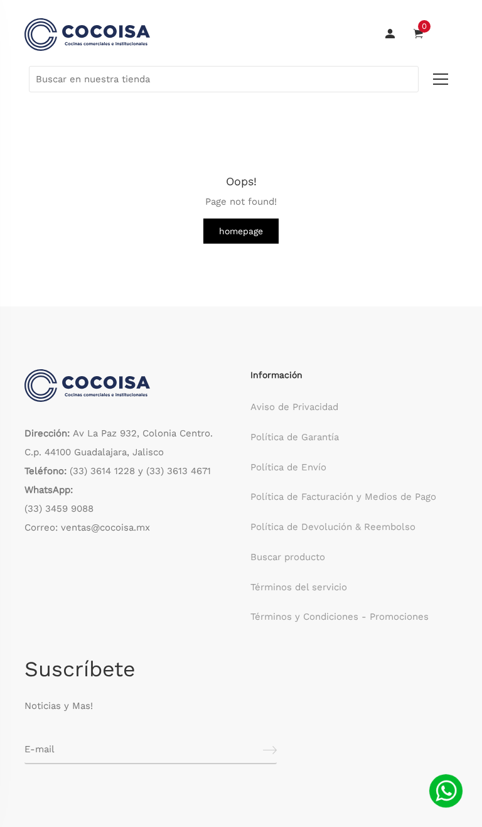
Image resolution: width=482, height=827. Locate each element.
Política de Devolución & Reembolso (332, 526)
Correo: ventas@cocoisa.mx (87, 527)
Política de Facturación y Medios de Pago (343, 496)
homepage (241, 231)
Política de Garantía (294, 437)
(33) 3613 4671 (178, 471)
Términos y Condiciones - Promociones (339, 616)
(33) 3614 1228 (102, 471)
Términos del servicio (298, 587)
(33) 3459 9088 (59, 508)
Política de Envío (288, 467)
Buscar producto (287, 557)
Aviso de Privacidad (294, 407)
